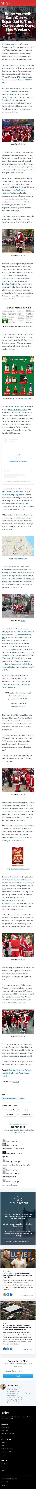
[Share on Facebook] (11, 1294)
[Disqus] (18, 1162)
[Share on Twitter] (7, 1294)
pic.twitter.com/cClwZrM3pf (18, 698)
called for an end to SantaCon (20, 649)
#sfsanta (24, 695)
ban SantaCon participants (14, 569)
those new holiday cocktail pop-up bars (17, 169)
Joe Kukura (27, 10)
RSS (2, 1470)
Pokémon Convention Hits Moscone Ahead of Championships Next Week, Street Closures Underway (18, 1216)
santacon (21, 1098)
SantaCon (13, 65)
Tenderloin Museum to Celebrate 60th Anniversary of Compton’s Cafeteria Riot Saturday (18, 1234)
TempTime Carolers (9, 284)
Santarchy (13, 94)
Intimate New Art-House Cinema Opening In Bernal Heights (18, 1225)
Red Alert (8, 152)
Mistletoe (16, 346)
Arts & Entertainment (13, 10)
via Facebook (28, 326)
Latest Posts (5, 1427)
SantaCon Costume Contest (17, 409)
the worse (12, 181)
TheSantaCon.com (8, 903)
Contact (3, 1455)
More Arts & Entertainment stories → (18, 1241)
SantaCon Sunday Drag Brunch (13, 494)
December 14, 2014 (18, 706)
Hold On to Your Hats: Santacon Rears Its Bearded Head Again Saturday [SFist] (16, 1073)
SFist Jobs (4, 1430)
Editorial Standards (7, 1449)
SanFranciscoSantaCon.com (20, 869)
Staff (2, 1445)
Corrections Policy (6, 1452)
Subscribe (18, 1376)
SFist (5, 1413)
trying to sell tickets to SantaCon (16, 879)
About (3, 1442)
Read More (29, 1394)
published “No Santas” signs (14, 658)
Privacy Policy (5, 1482)
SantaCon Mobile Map (20, 558)
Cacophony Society (8, 100)
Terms (3, 1485)
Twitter (3, 1467)
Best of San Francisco (7, 1433)
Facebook (4, 1464)
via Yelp (23, 144)
